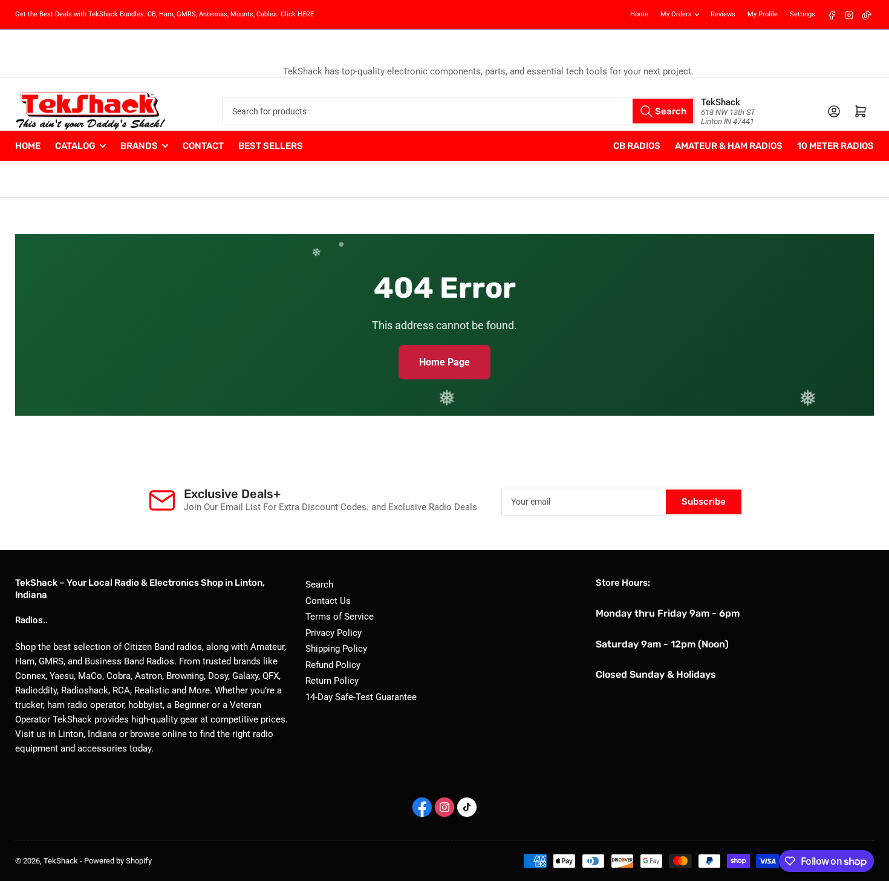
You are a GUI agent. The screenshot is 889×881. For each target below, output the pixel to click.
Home (639, 14)
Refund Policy (332, 665)
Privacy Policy (333, 632)
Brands (139, 145)
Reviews (723, 14)
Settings (802, 14)
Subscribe (704, 501)
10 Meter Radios (835, 145)
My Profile (762, 14)
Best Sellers (270, 145)
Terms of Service (339, 616)
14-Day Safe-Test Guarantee (361, 697)
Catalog (75, 145)
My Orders (676, 14)
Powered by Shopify (118, 860)
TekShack (61, 860)
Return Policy (332, 680)
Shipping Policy (336, 648)
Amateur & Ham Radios (729, 145)
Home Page (444, 362)
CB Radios (636, 145)
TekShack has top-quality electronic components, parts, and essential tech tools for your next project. (444, 71)
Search (319, 584)
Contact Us (328, 600)
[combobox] (458, 111)
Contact (203, 145)
